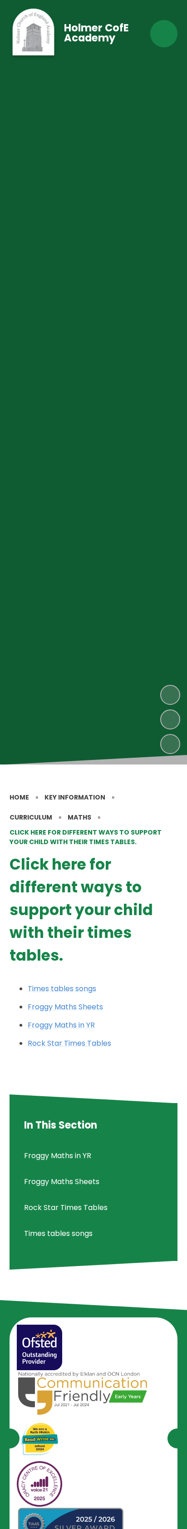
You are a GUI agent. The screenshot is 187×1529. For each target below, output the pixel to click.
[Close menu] (163, 33)
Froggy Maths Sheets (65, 1007)
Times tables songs (62, 988)
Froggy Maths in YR (61, 1025)
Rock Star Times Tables (69, 1043)
